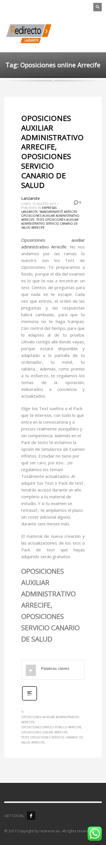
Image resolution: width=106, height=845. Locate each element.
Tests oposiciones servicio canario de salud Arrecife (52, 739)
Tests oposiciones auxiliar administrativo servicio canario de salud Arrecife (50, 223)
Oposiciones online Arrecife (44, 732)
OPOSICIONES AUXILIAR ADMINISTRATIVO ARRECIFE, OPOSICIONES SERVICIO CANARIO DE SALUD (52, 151)
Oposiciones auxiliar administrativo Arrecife (50, 719)
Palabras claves (55, 668)
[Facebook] (31, 815)
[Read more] (29, 700)
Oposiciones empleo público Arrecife (51, 727)
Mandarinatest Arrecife (58, 212)
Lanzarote (30, 198)
